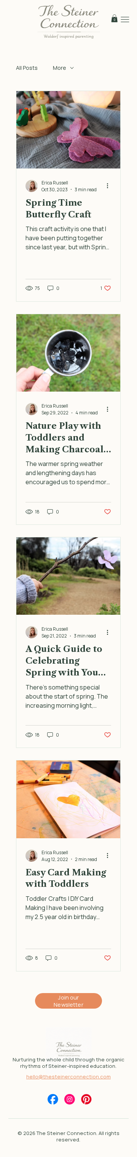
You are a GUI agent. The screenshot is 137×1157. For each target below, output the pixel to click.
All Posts (27, 67)
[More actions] (110, 185)
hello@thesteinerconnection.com (68, 1076)
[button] (114, 18)
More (59, 67)
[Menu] (125, 19)
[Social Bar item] (53, 1099)
